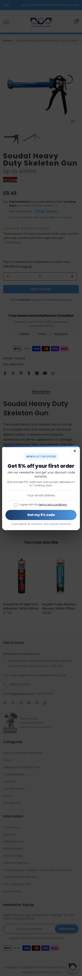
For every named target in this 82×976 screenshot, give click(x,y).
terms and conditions (53, 504)
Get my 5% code (41, 515)
